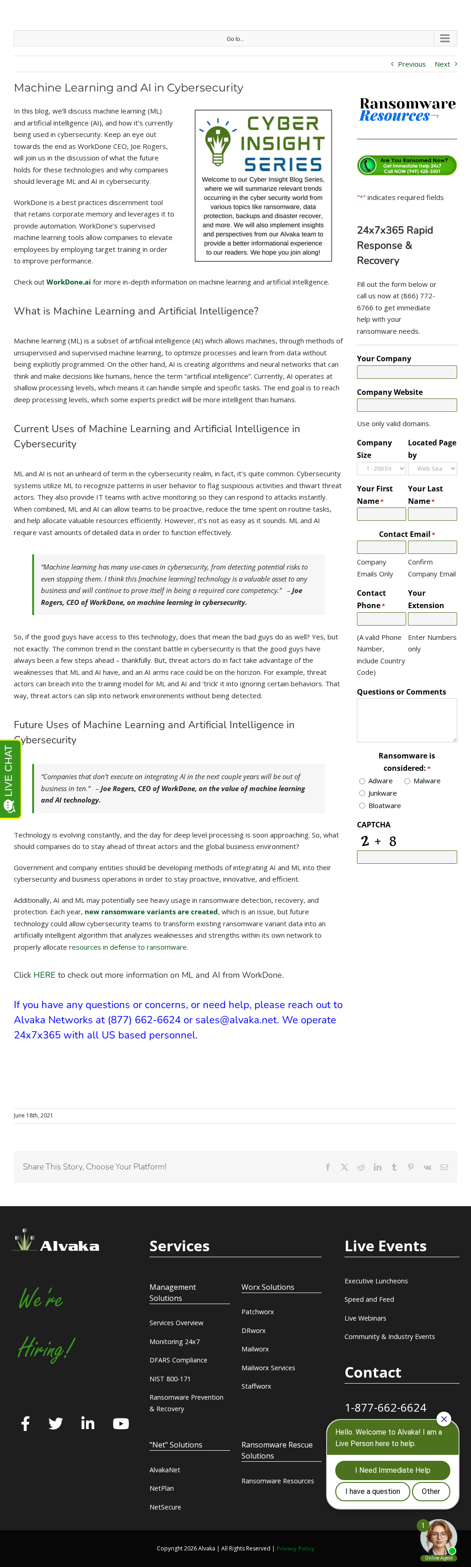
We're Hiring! (45, 1324)
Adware (380, 780)
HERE (45, 974)
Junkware (382, 793)
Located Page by (432, 449)
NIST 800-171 (170, 1378)
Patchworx (257, 1311)
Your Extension (426, 599)
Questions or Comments (401, 692)
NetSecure (165, 1507)
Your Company (384, 358)
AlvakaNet (164, 1469)
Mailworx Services (268, 1367)
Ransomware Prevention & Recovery (186, 1403)
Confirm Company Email (432, 567)
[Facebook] (25, 1424)
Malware (427, 780)
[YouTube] (120, 1424)
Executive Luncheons (376, 1280)
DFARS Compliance (178, 1360)
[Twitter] (55, 1424)
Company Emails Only (375, 567)
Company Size (374, 449)
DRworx (253, 1330)
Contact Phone (371, 599)
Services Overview (176, 1322)
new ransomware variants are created (151, 911)
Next (442, 63)
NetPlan (161, 1488)
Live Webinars (365, 1318)
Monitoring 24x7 (174, 1341)
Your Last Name (425, 495)
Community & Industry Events (390, 1336)
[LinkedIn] (87, 1424)
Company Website (390, 392)
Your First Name (375, 495)
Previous (412, 63)
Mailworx (255, 1349)
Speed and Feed (369, 1299)
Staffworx (256, 1386)
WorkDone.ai (68, 281)
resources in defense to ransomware (128, 947)
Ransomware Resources (277, 1480)
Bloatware (384, 805)
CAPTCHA (374, 825)
